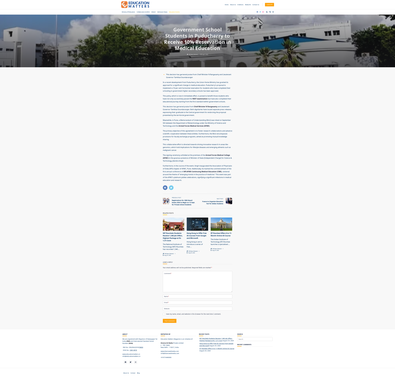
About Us (233, 5)
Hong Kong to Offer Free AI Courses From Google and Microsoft (197, 235)
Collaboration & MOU (143, 12)
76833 (141, 347)
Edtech (153, 12)
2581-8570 (133, 350)
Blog (138, 372)
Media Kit (248, 5)
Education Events (174, 12)
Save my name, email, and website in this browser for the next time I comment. (193, 314)
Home (226, 5)
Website (167, 309)
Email (166, 302)
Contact (133, 372)
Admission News (162, 12)
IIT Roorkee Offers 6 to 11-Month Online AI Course (216, 349)
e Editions (240, 5)
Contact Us (255, 5)
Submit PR (269, 4)
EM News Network (193, 54)
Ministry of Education (128, 12)
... (178, 249)
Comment (167, 273)
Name (166, 296)
